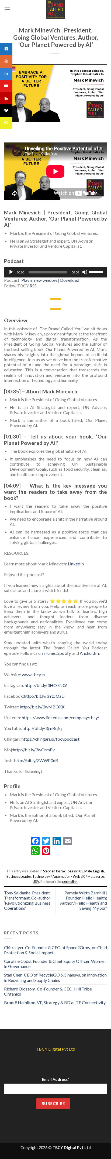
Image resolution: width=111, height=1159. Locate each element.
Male (88, 871)
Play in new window (39, 280)
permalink (70, 881)
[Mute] (85, 272)
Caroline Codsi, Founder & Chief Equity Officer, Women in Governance (55, 964)
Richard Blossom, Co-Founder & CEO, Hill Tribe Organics (48, 991)
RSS (33, 285)
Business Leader (18, 876)
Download (69, 280)
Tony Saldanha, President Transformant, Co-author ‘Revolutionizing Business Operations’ (27, 900)
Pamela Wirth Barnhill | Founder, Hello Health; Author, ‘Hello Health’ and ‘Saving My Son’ (83, 900)
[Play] (11, 272)
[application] (55, 272)
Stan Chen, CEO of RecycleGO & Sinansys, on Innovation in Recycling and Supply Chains (55, 977)
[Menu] (7, 9)
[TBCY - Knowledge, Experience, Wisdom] (55, 9)
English (98, 871)
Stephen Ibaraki (55, 871)
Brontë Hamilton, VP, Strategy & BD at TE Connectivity (55, 1002)
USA (36, 881)
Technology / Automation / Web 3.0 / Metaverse (68, 876)
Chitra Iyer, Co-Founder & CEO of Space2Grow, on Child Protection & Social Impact (55, 950)
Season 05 (75, 871)
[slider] (96, 271)
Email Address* (55, 1079)
